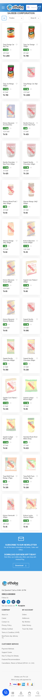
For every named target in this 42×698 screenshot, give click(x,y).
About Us (5, 614)
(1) (10, 49)
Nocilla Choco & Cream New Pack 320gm (29, 125)
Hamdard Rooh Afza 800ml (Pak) (30, 438)
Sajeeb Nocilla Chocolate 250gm (29, 359)
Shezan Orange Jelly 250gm (8, 242)
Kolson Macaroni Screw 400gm (8, 281)
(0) (29, 128)
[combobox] (31, 7)
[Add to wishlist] (16, 44)
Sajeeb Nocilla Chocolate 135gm (29, 163)
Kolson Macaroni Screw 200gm (29, 242)
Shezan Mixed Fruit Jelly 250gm (9, 202)
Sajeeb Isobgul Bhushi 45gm (8, 438)
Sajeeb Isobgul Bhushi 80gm (28, 398)
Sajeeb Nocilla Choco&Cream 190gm (28, 321)
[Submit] (28, 7)
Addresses (25, 618)
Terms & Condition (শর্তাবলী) (10, 632)
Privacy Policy (7, 625)
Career (4, 618)
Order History (26, 625)
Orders (24, 614)
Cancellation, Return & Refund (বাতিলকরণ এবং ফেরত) (18, 663)
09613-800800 (8, 594)
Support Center (7, 652)
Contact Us (5, 622)
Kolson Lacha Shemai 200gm (28, 516)
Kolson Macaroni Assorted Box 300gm (8, 125)
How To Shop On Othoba (10, 656)
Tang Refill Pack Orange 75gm (28, 477)
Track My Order (27, 629)
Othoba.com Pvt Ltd (21, 677)
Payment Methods (8, 649)
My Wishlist (26, 622)
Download (19, 565)
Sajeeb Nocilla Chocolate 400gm (9, 359)
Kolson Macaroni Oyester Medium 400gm (8, 321)
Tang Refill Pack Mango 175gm (8, 477)
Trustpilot (21, 606)
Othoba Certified (7, 629)
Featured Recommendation (11, 659)
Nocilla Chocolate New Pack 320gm (9, 163)
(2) (31, 89)
